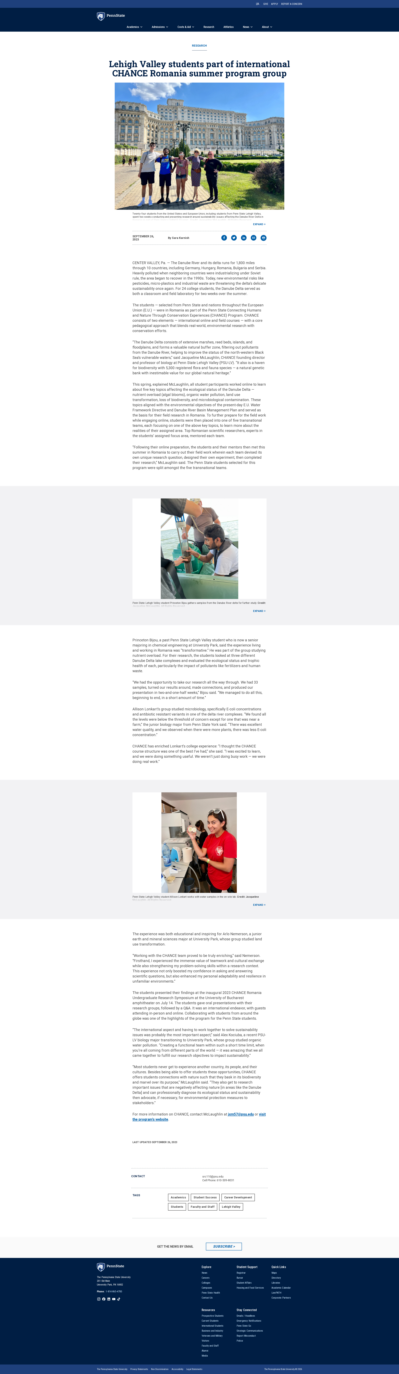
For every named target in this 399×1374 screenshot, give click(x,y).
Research (199, 45)
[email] (253, 238)
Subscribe (222, 1246)
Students (177, 1206)
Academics (178, 1197)
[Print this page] (264, 238)
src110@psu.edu (213, 1176)
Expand (258, 224)
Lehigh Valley (231, 1206)
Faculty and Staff (202, 1206)
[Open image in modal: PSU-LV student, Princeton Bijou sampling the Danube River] (199, 548)
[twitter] (234, 238)
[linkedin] (244, 238)
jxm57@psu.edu (241, 1114)
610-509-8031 (225, 1180)
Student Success (205, 1197)
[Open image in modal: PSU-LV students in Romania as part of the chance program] (199, 146)
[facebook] (224, 238)
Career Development (238, 1197)
